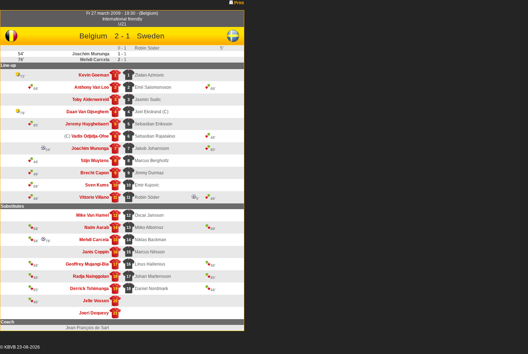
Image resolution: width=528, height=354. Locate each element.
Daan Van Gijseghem (87, 111)
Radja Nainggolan (91, 276)
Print (239, 2)
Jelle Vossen (96, 300)
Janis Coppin (95, 251)
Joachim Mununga (90, 148)
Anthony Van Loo (91, 87)
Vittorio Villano (94, 197)
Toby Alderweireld (90, 99)
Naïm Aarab (96, 227)
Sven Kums (97, 185)
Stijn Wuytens (95, 160)
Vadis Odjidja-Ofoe (90, 136)
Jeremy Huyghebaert (87, 124)
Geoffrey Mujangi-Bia (87, 264)
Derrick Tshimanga (89, 288)
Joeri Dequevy (94, 313)
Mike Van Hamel (92, 215)
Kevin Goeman (94, 75)
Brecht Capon (94, 172)
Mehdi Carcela (94, 239)
